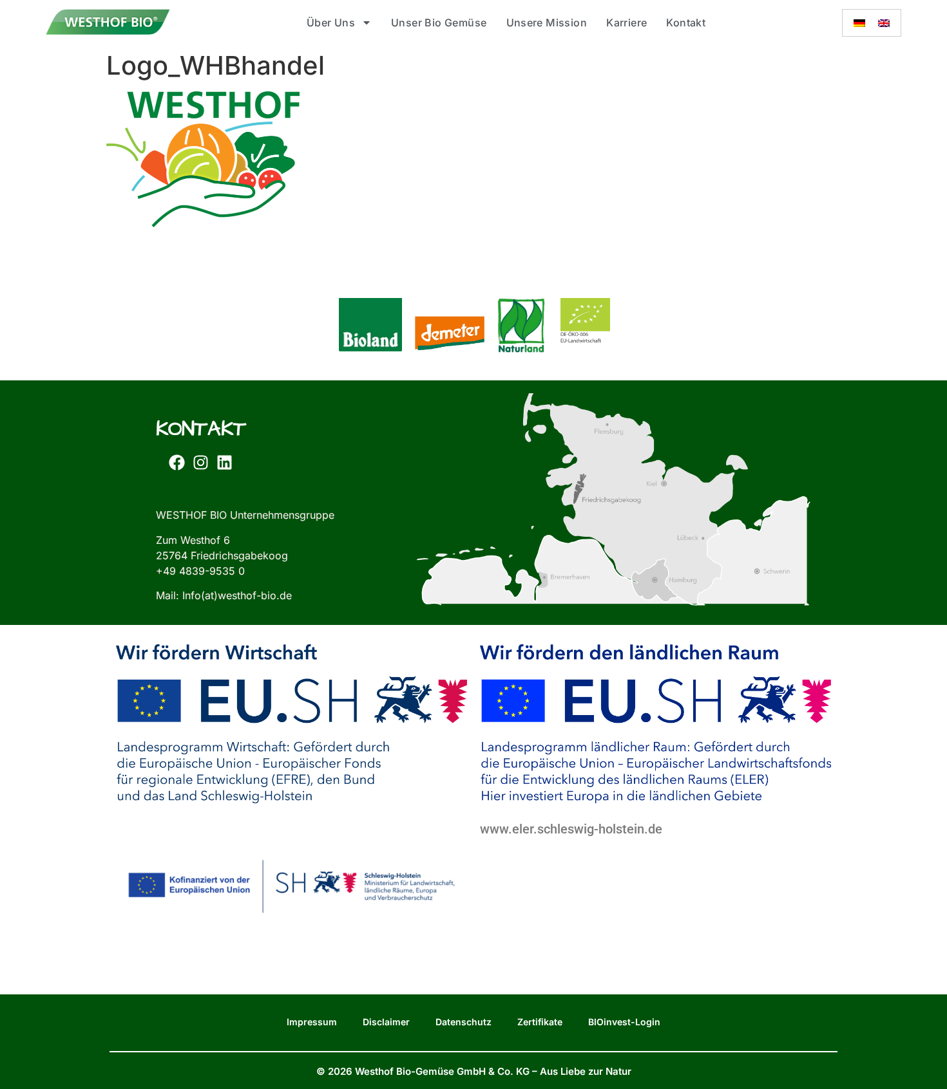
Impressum (312, 1021)
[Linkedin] (224, 462)
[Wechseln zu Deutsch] (859, 23)
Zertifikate (539, 1021)
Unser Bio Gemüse (438, 22)
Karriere (626, 22)
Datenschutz (463, 1021)
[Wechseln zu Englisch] (884, 23)
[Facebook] (176, 462)
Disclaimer (386, 1021)
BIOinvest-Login (624, 1021)
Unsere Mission (547, 22)
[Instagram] (200, 462)
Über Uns (331, 22)
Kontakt (685, 22)
